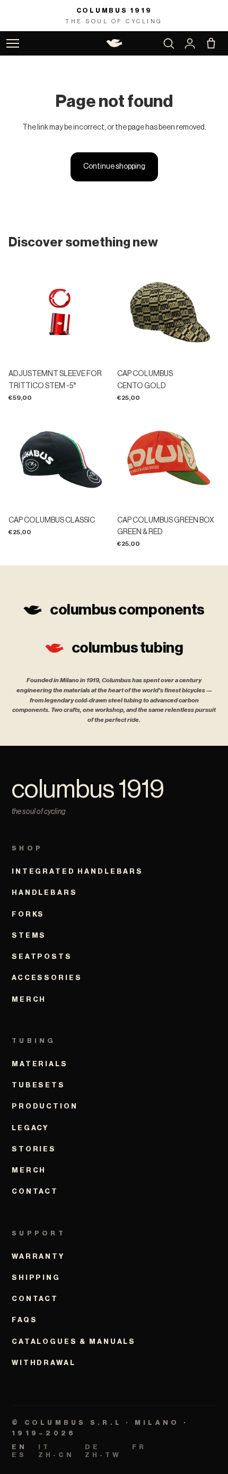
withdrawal (44, 1362)
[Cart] (211, 43)
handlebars (44, 892)
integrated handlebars (77, 871)
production (45, 1106)
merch (29, 999)
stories (34, 1149)
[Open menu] (12, 43)
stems (29, 935)
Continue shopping (114, 166)
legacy (30, 1127)
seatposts (42, 956)
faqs (24, 1319)
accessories (47, 977)
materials (40, 1063)
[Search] (168, 43)
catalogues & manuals (74, 1341)
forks (28, 914)
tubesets (38, 1085)
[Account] (189, 43)
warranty (38, 1256)
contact (35, 1191)
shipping (36, 1277)
